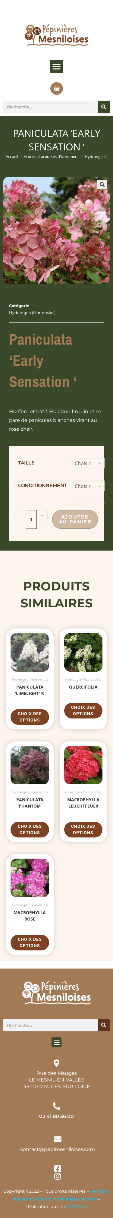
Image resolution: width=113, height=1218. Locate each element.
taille (26, 463)
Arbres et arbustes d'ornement (51, 156)
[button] (56, 66)
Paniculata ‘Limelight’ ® (30, 690)
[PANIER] (56, 88)
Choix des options (30, 716)
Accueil (12, 156)
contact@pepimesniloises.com (57, 1149)
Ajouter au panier (75, 519)
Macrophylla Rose (30, 916)
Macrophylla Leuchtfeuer (83, 803)
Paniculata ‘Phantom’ (29, 803)
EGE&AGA (76, 1206)
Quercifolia (83, 687)
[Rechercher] (104, 107)
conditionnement (42, 485)
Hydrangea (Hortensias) (32, 312)
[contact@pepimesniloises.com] (57, 1139)
